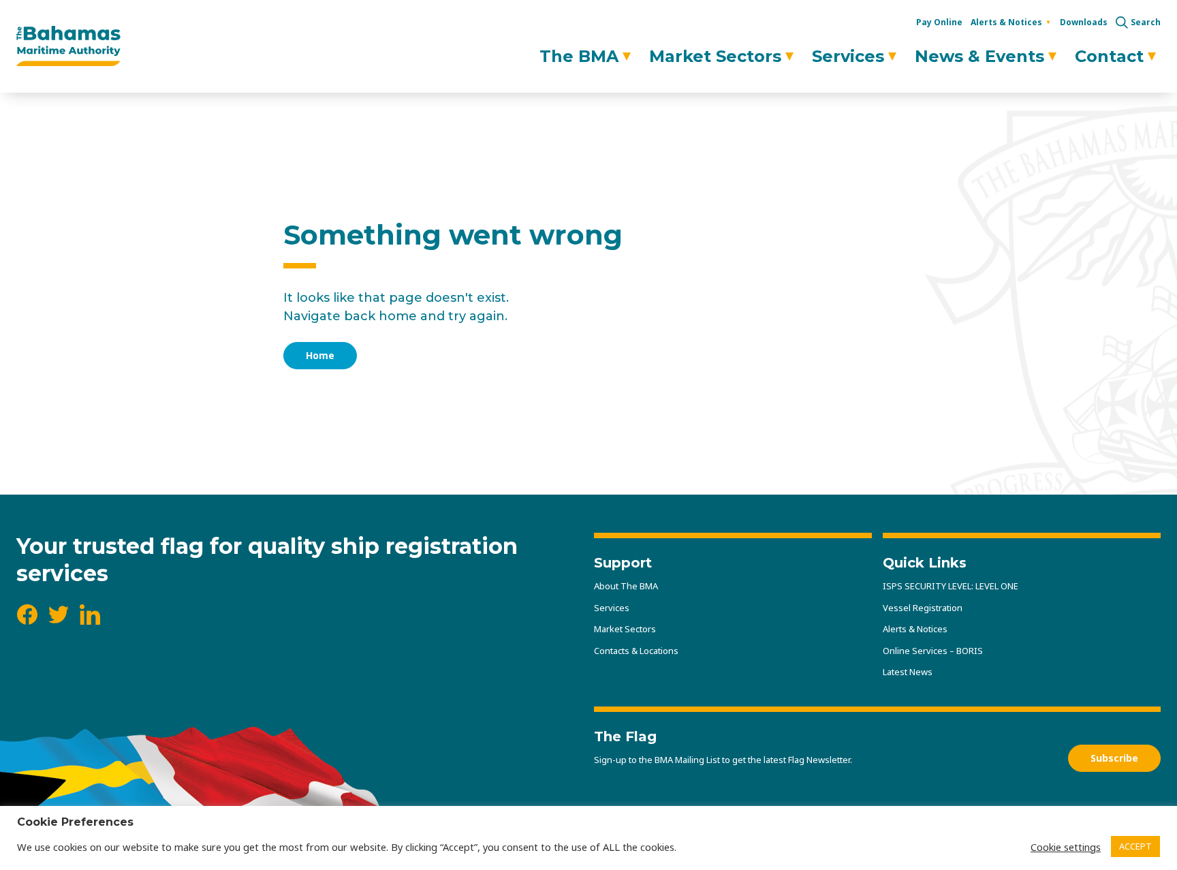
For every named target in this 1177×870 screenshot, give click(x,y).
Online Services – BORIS (933, 650)
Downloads (1084, 22)
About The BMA (626, 586)
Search (1146, 22)
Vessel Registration (922, 608)
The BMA (578, 56)
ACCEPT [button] (1135, 846)
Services (848, 56)
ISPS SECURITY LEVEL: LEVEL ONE (950, 586)
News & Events (979, 56)
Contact (1109, 56)
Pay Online (939, 22)
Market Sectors (715, 56)
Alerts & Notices (1006, 22)
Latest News (907, 672)
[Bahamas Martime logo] (68, 46)
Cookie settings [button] (1066, 847)
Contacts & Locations (636, 650)
